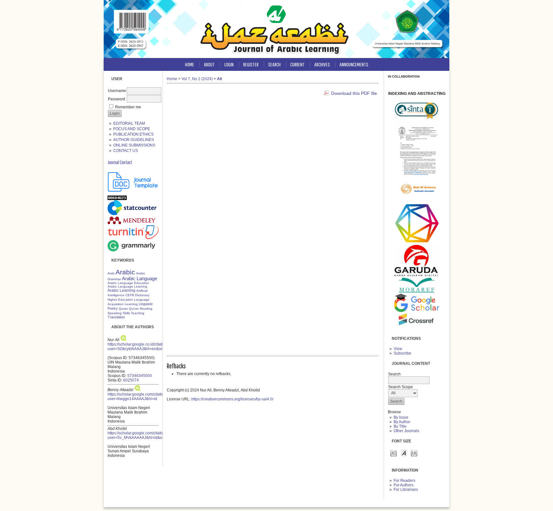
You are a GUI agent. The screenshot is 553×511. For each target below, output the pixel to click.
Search (274, 64)
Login (229, 64)
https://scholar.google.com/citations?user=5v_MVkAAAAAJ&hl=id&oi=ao (139, 435)
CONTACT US (125, 150)
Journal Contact (120, 162)
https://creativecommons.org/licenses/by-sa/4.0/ (232, 399)
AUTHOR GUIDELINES (133, 140)
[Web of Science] (416, 200)
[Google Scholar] (416, 310)
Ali (219, 79)
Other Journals (406, 431)
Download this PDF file (354, 93)
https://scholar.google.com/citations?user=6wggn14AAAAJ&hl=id (139, 396)
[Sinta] (416, 124)
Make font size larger (414, 453)
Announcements (354, 64)
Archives (322, 64)
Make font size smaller (393, 453)
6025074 (131, 380)
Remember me (128, 107)
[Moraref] (416, 292)
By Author (402, 422)
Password (116, 99)
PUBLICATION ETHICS (133, 134)
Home (189, 64)
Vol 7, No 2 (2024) (197, 79)
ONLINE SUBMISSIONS (134, 145)
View (398, 349)
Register (251, 64)
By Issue (401, 417)
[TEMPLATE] (133, 190)
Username (117, 90)
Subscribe (402, 353)
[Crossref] (416, 329)
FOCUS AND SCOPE (131, 129)
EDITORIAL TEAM (129, 123)
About (209, 64)
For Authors (403, 485)
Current (297, 64)
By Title (400, 426)
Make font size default (404, 453)
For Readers (404, 480)
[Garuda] (416, 275)
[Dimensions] (416, 243)
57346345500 (139, 375)
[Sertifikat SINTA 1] (416, 175)
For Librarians (406, 489)
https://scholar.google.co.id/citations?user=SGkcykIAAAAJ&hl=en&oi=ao (139, 346)
